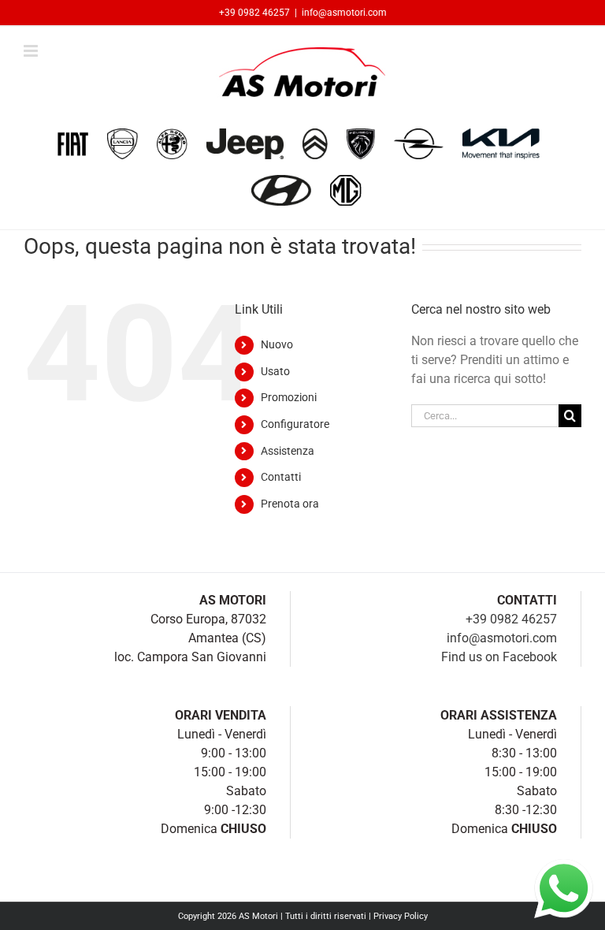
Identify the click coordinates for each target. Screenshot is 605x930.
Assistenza (287, 451)
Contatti (281, 477)
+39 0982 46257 (254, 12)
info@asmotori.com (344, 12)
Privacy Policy (400, 916)
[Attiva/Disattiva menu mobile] (32, 51)
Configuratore (295, 424)
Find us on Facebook (499, 656)
